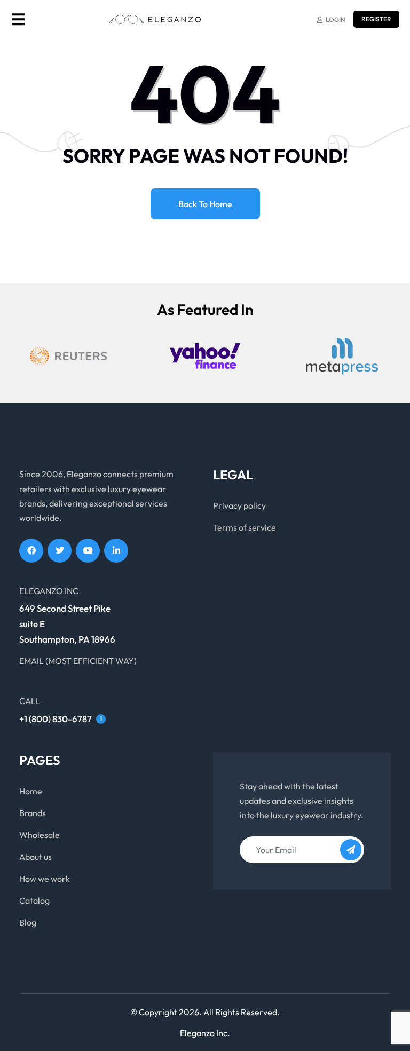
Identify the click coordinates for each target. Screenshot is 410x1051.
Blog (27, 922)
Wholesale (39, 834)
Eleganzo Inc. (205, 1033)
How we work (44, 878)
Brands (32, 813)
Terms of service (244, 527)
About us (35, 856)
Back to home (205, 204)
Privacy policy (239, 505)
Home (30, 791)
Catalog (34, 900)
